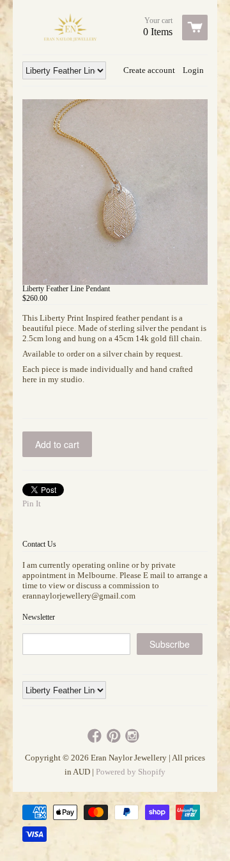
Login (193, 70)
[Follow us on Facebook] (96, 736)
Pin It (31, 503)
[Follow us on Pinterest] (115, 736)
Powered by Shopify (130, 772)
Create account (149, 70)
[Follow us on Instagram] (133, 736)
